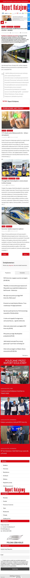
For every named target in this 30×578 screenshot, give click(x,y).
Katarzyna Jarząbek (14, 137)
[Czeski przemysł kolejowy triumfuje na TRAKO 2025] (15, 375)
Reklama (5, 479)
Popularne (8, 272)
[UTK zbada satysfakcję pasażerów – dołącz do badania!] (15, 120)
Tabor (18, 178)
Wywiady (5, 497)
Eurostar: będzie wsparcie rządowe (13, 229)
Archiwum (5, 475)
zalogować (11, 265)
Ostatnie (22, 272)
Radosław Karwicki (14, 231)
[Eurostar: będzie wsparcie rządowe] (15, 216)
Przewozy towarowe (8, 504)
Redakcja (5, 465)
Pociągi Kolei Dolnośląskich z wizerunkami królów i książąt (15, 182)
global (3, 226)
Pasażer (4, 130)
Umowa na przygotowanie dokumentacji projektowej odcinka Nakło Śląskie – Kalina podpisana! (26, 254)
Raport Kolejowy (15, 32)
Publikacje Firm (6, 518)
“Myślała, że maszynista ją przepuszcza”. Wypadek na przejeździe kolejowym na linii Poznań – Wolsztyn (15, 288)
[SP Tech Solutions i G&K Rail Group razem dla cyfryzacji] (15, 435)
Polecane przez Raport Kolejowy (15, 361)
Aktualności (4, 178)
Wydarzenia (17, 26)
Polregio (5, 515)
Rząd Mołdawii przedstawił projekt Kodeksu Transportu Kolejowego (6, 254)
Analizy (3, 26)
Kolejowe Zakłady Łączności (9, 35)
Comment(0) (24, 32)
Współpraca (6, 472)
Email (2, 554)
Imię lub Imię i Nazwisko (6, 549)
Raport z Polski (10, 26)
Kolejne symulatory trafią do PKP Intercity (14, 422)
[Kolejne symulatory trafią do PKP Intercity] (15, 406)
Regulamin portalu (7, 482)
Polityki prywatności (8, 486)
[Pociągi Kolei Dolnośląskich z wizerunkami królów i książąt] (15, 168)
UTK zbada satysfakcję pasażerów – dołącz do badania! (15, 134)
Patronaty (5, 468)
